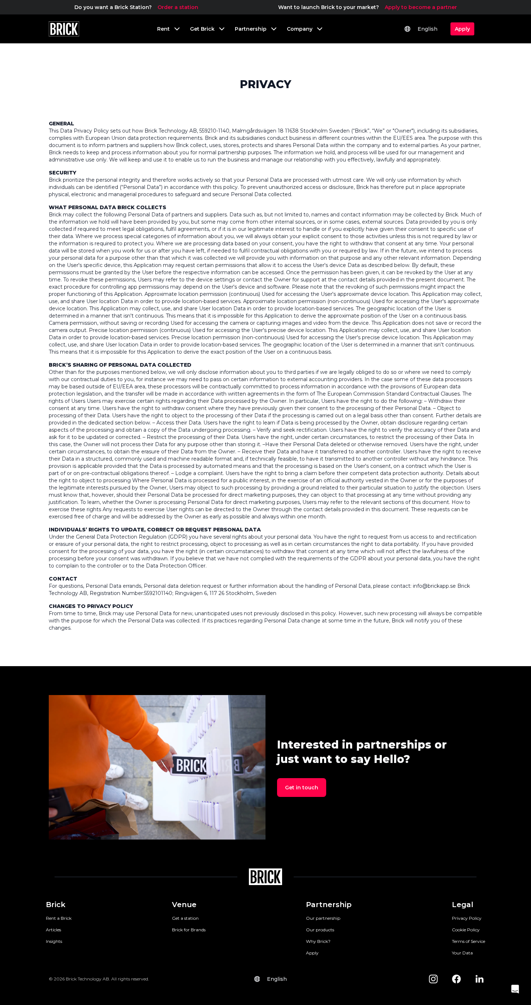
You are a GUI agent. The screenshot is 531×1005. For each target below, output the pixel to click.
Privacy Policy (467, 918)
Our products (320, 929)
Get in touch (301, 787)
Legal (462, 904)
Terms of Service (468, 941)
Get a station (185, 918)
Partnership (328, 904)
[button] (515, 989)
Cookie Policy (466, 929)
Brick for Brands (189, 929)
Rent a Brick (59, 918)
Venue (184, 904)
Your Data (462, 953)
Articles (53, 929)
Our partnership (323, 918)
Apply (312, 953)
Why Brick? (318, 941)
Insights (54, 941)
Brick (55, 904)
